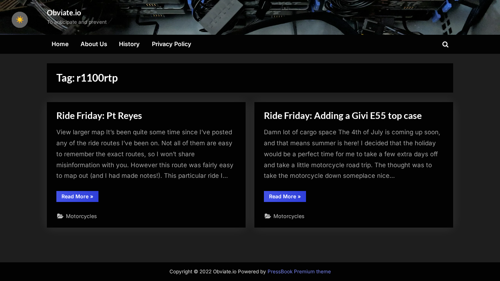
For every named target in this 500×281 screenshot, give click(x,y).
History (129, 44)
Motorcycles (81, 216)
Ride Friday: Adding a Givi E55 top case (343, 115)
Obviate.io (64, 12)
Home (60, 44)
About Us (94, 44)
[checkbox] (20, 20)
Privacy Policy (171, 44)
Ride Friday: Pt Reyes (99, 115)
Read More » (79, 197)
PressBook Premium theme (299, 271)
